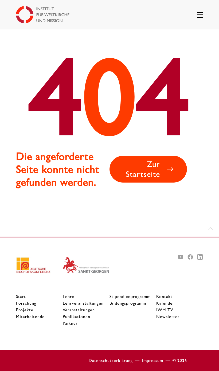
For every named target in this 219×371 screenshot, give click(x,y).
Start (21, 296)
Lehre (68, 296)
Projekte (24, 309)
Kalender (165, 303)
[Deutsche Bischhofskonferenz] (39, 267)
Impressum (152, 360)
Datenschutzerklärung (111, 360)
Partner (70, 323)
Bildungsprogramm (128, 303)
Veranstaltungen (79, 309)
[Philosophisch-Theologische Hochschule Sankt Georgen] (86, 267)
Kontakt (164, 296)
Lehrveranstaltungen (83, 303)
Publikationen (76, 316)
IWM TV (164, 309)
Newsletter (167, 316)
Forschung (26, 303)
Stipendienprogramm (130, 296)
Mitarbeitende (30, 316)
